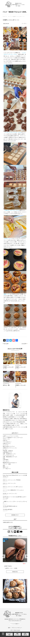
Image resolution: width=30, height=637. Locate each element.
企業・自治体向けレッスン (9, 453)
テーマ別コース (7, 468)
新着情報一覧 (14, 515)
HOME (4, 16)
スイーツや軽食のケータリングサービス (13, 437)
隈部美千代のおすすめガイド (10, 462)
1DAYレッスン (6, 439)
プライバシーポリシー (17, 627)
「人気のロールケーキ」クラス (11, 210)
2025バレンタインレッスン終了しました (13, 487)
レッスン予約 (9, 634)
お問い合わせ (25, 634)
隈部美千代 (6, 410)
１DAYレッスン (7, 238)
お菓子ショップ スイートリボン (11, 436)
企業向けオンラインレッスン (10, 447)
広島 (4, 458)
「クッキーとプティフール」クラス (12, 132)
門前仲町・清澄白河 (8, 450)
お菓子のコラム (7, 443)
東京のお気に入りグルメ (9, 446)
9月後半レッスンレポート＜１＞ (20, 368)
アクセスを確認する (15, 623)
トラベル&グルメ (7, 442)
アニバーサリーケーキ (8, 455)
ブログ (9, 16)
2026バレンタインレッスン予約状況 (11, 480)
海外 (4, 465)
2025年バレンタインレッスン (10, 494)
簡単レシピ (5, 467)
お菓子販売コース (7, 452)
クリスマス (5, 444)
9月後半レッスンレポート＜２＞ (8, 368)
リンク (15, 556)
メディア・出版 (7, 464)
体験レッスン (17, 634)
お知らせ (5, 440)
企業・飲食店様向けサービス (10, 456)
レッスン (24, 23)
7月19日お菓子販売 (7, 510)
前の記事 (6, 343)
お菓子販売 (5, 459)
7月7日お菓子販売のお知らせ (10, 507)
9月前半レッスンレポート (20, 386)
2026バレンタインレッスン (9, 484)
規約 (9, 627)
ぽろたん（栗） (6, 385)
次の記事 (24, 343)
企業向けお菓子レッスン (8, 522)
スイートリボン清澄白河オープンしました (13, 491)
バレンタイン (6, 461)
